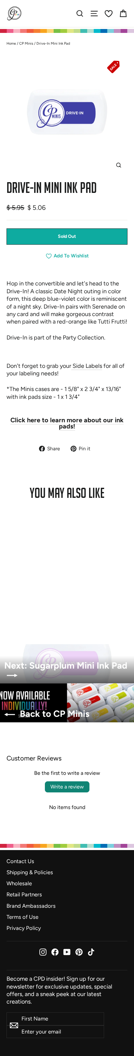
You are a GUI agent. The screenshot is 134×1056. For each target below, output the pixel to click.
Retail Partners (24, 894)
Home (11, 43)
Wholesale (19, 883)
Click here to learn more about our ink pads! (67, 423)
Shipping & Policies (30, 872)
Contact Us (20, 861)
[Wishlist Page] (108, 14)
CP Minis (26, 43)
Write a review (67, 787)
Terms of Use (22, 917)
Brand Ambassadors (31, 906)
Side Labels (86, 365)
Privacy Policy (24, 928)
